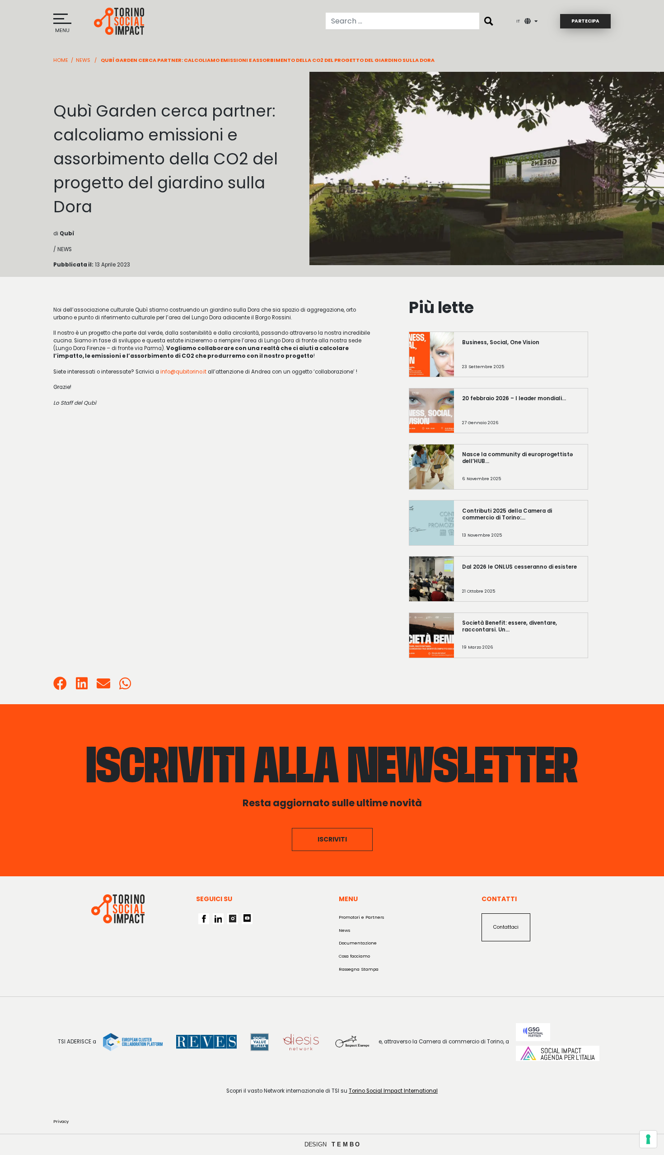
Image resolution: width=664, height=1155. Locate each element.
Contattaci (506, 927)
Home (60, 60)
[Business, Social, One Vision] (521, 359)
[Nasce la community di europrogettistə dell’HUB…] (521, 471)
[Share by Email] (103, 686)
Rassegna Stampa (359, 969)
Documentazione (358, 943)
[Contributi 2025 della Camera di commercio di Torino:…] (521, 528)
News (83, 60)
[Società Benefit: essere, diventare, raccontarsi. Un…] (521, 640)
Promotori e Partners (361, 917)
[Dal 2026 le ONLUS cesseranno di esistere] (521, 584)
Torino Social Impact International (393, 1090)
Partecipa (585, 21)
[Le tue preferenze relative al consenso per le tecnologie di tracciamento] (648, 1139)
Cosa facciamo (354, 956)
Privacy (61, 1121)
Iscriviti (332, 839)
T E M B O (346, 1144)
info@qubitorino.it (183, 371)
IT (518, 21)
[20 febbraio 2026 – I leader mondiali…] (521, 415)
